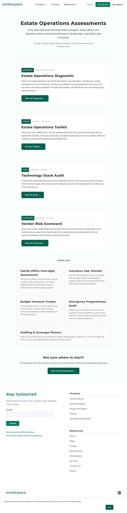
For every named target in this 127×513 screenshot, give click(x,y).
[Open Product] (46, 4)
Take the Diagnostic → (35, 98)
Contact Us (75, 466)
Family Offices (77, 399)
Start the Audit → (32, 195)
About (73, 436)
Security (74, 461)
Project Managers (78, 409)
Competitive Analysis (80, 418)
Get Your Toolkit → (33, 147)
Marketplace (76, 456)
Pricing (73, 413)
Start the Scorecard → (35, 243)
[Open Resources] (76, 4)
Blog (72, 441)
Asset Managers (77, 404)
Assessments (76, 451)
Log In (90, 4)
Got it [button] (109, 507)
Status (73, 471)
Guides (73, 446)
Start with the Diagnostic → (63, 371)
